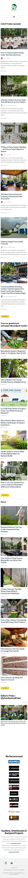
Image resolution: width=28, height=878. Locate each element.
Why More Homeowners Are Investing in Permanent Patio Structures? (11, 196)
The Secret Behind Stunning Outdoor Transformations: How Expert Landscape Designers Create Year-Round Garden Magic (13, 290)
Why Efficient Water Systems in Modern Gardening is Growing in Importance (13, 423)
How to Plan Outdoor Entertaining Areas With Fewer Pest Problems (13, 621)
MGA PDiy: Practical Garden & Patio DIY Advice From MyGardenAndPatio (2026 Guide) (13, 723)
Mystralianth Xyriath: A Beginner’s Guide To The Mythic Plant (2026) (13, 352)
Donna (9, 58)
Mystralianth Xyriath (12, 296)
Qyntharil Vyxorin (11, 105)
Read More (5, 71)
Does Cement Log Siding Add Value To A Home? (12, 679)
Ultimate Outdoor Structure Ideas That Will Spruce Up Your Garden (13, 101)
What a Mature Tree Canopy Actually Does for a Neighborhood (13, 381)
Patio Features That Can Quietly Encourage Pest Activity (12, 650)
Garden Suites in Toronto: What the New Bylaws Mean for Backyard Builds (12, 454)
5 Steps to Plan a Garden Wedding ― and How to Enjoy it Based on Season (13, 149)
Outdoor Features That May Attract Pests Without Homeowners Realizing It (11, 591)
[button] (14, 17)
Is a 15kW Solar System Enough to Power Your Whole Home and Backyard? (13, 411)
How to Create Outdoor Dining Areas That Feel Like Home (12, 54)
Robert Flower (3, 355)
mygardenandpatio (14, 852)
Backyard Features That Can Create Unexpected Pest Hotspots (11, 529)
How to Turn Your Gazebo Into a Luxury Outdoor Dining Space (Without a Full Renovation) (12, 484)
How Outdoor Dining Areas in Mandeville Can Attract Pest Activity (11, 560)
